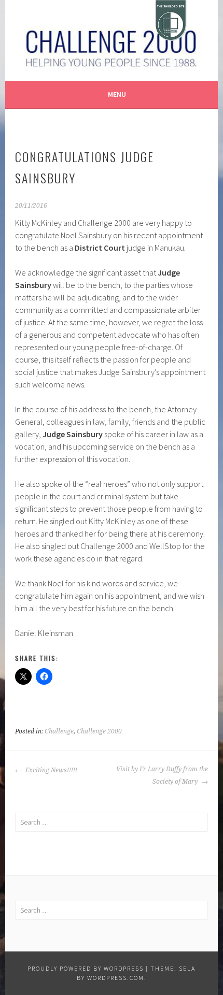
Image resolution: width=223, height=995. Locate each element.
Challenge (59, 731)
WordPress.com (115, 978)
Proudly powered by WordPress (85, 968)
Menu (117, 94)
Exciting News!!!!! (50, 770)
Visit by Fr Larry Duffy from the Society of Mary (161, 775)
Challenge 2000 (99, 731)
